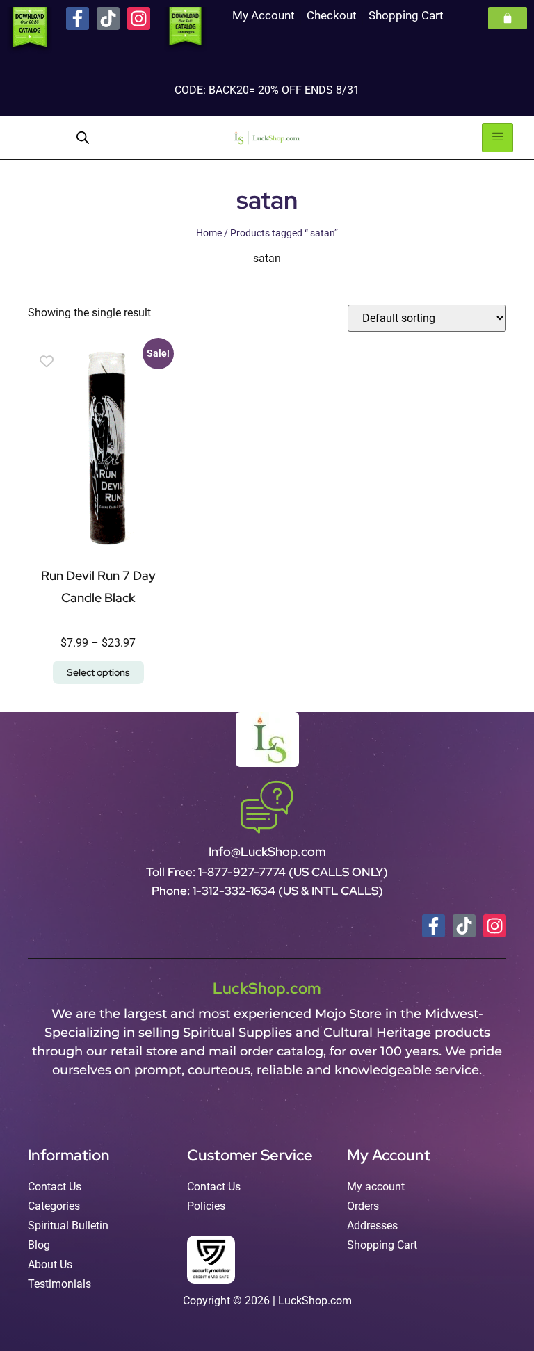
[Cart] (507, 18)
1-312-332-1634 (235, 890)
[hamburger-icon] (497, 137)
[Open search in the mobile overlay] (83, 137)
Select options (98, 672)
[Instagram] (138, 18)
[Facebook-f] (77, 18)
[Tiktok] (108, 18)
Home (209, 232)
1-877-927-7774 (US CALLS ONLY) (293, 872)
